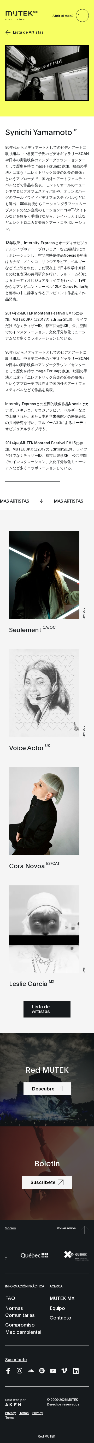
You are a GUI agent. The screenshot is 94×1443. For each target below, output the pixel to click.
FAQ (10, 1298)
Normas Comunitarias (20, 1311)
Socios (10, 1228)
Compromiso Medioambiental (23, 1328)
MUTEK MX (62, 1298)
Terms (24, 1413)
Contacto (60, 1317)
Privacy (10, 1413)
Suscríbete (16, 1359)
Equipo (57, 1308)
